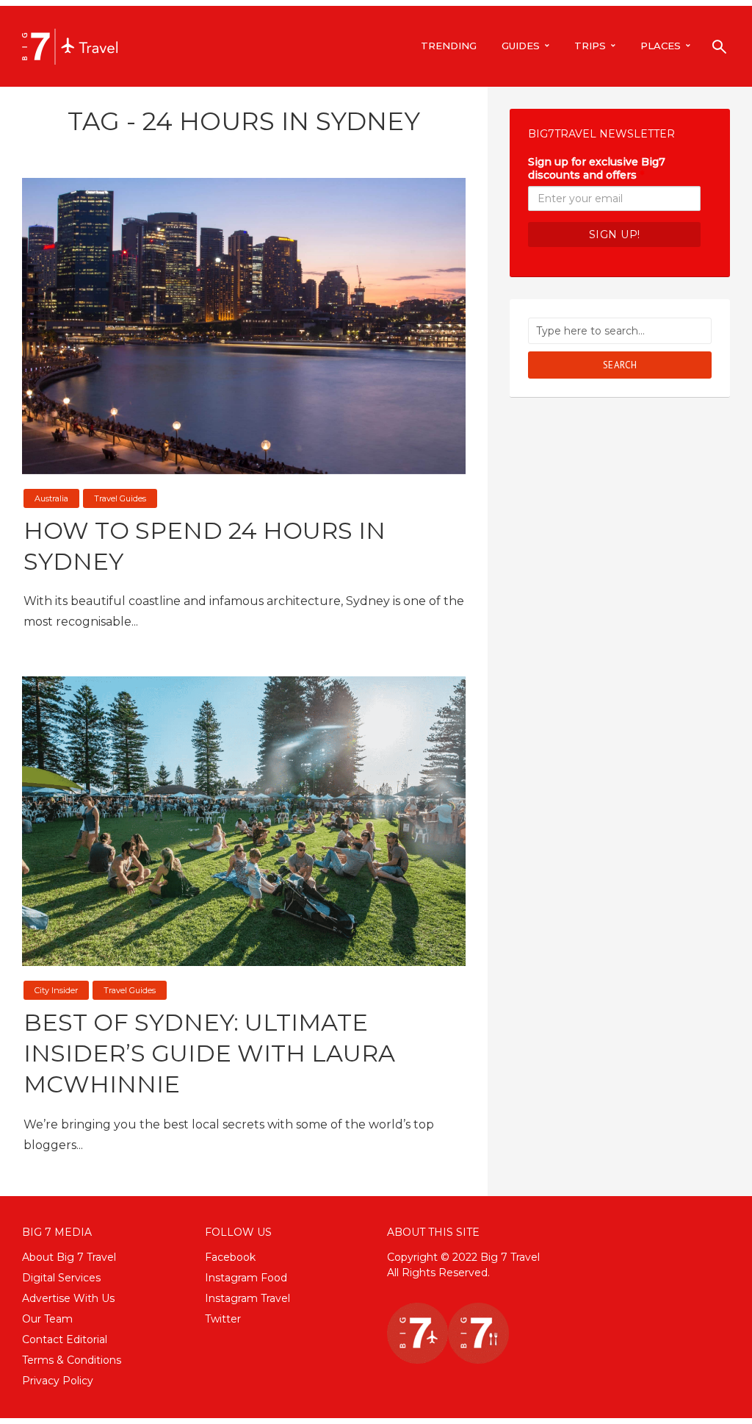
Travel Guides (120, 498)
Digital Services (61, 1277)
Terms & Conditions (71, 1360)
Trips (590, 45)
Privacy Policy (57, 1380)
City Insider (56, 990)
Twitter (223, 1318)
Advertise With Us (68, 1298)
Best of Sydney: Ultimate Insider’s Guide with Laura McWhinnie (209, 1053)
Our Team (47, 1318)
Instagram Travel (247, 1298)
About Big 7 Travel (69, 1257)
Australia (51, 498)
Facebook (230, 1257)
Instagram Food (246, 1277)
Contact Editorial (64, 1339)
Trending (449, 45)
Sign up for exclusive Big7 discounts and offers (596, 168)
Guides (521, 45)
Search (620, 365)
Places (660, 45)
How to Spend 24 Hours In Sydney (205, 546)
